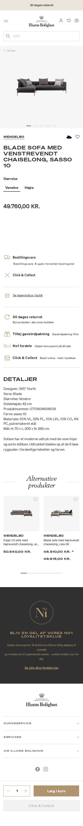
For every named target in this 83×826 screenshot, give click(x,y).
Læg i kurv (56, 791)
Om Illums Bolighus (23, 751)
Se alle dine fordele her (42, 668)
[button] (28, 125)
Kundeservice (17, 723)
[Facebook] (37, 769)
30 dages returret (41, 5)
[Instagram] (45, 769)
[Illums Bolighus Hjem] (41, 21)
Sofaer (11, 50)
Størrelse (10, 178)
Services (12, 737)
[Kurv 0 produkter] (77, 20)
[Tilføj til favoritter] (35, 499)
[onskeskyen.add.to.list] (68, 137)
